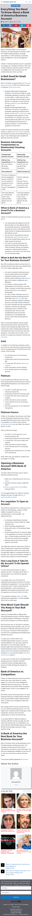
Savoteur (25, 759)
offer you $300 (20, 298)
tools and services (18, 132)
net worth (4, 337)
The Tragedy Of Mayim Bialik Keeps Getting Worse (8, 830)
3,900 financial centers (21, 237)
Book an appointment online (14, 487)
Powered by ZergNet (27, 791)
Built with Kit (16, 901)
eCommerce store (6, 424)
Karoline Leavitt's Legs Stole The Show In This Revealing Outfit (24, 811)
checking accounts (14, 87)
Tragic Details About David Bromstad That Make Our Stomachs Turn (23, 831)
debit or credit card (21, 113)
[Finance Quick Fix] (8, 2)
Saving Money (15, 5)
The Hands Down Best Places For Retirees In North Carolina (24, 852)
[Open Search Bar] (26, 2)
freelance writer (15, 103)
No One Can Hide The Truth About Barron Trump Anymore (8, 811)
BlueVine (27, 278)
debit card (20, 596)
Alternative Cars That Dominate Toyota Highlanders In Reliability (7, 852)
